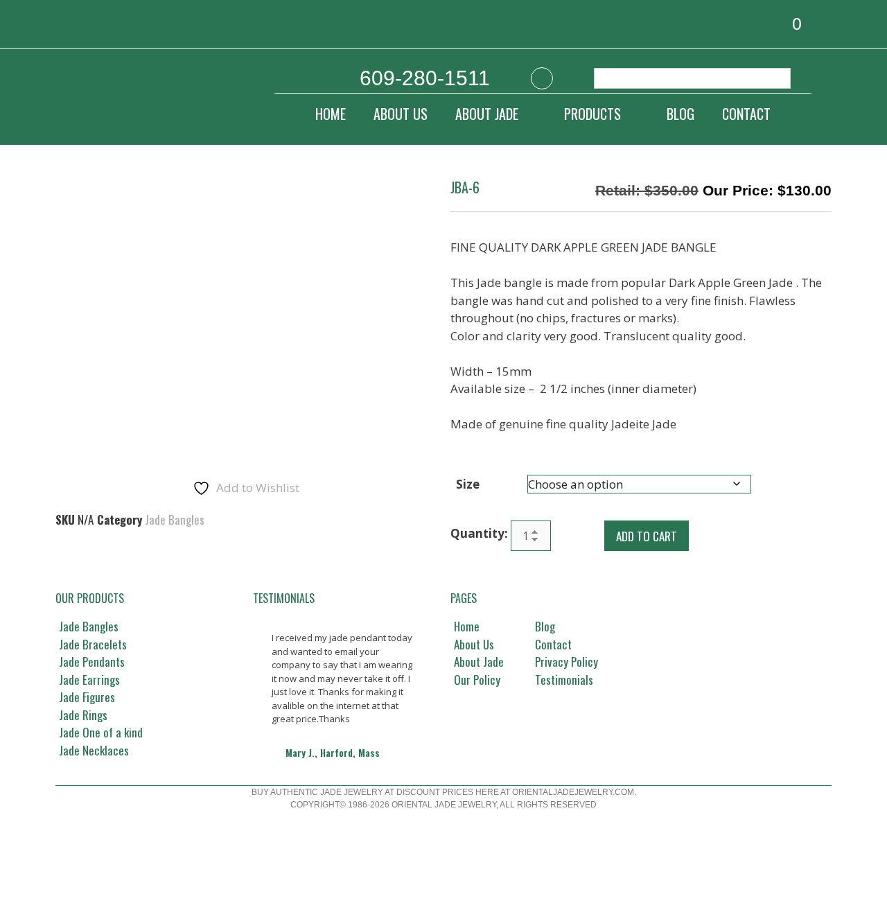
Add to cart (646, 536)
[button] (265, 742)
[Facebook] (542, 78)
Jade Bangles (174, 519)
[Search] (772, 78)
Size (468, 484)
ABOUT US (401, 113)
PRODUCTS (592, 113)
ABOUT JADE (486, 113)
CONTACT (746, 113)
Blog (680, 113)
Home (330, 113)
